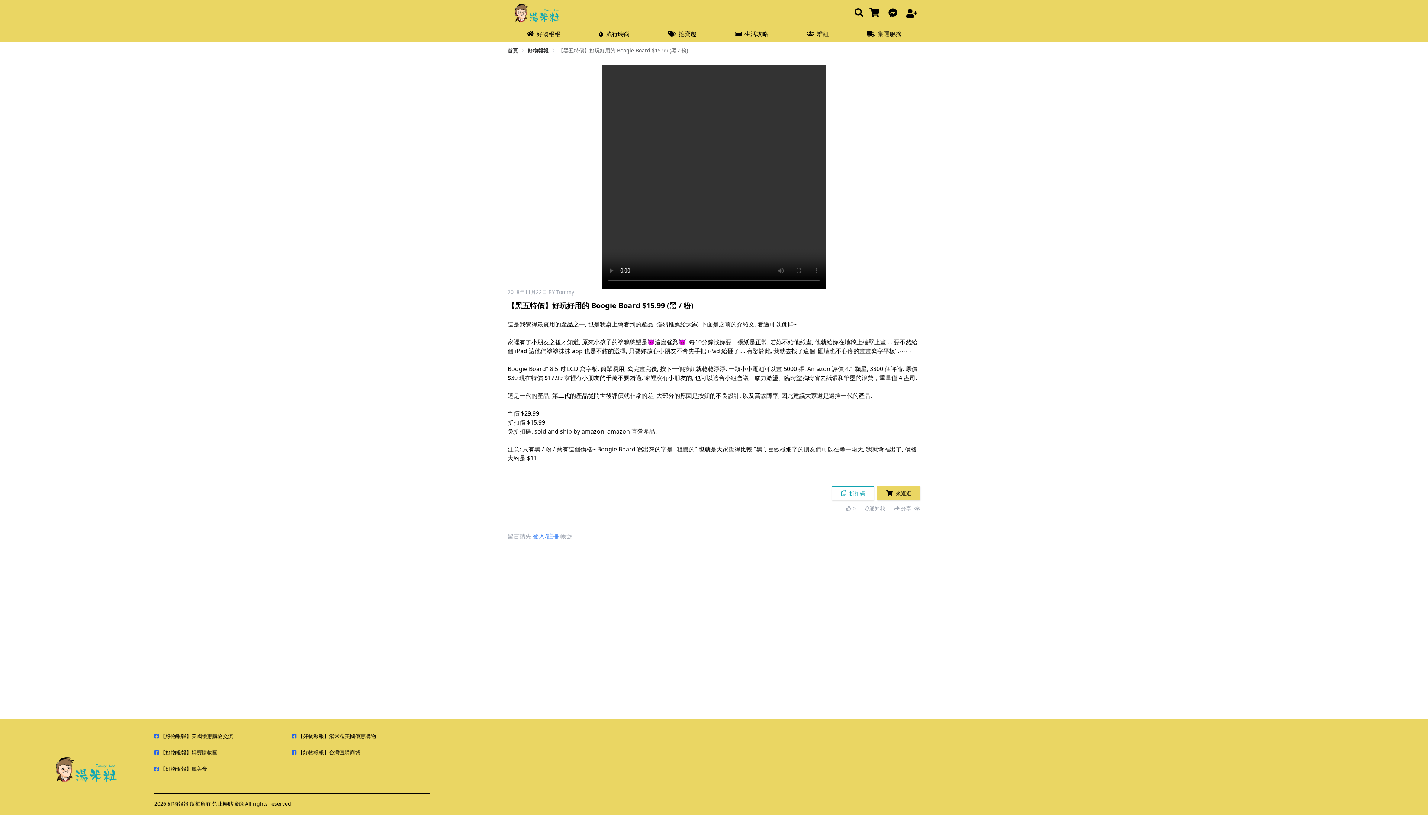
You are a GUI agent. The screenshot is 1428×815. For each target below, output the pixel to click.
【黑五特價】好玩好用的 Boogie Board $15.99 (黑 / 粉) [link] (623, 50)
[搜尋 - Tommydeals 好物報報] (859, 13)
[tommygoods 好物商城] (875, 13)
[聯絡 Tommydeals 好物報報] (894, 13)
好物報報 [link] (538, 50)
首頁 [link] (513, 50)
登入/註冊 (546, 536)
